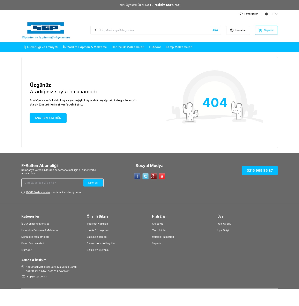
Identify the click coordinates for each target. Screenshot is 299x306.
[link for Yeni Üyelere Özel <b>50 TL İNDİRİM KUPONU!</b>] (149, 5)
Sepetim (157, 243)
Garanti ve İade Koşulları (101, 243)
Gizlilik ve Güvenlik (98, 250)
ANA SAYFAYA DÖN (48, 118)
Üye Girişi (223, 230)
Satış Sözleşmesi (97, 236)
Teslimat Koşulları (97, 223)
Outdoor (26, 250)
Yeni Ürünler (159, 230)
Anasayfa (157, 223)
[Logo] (46, 30)
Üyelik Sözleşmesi (98, 230)
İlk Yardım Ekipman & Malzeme (39, 230)
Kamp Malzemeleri (32, 243)
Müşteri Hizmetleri (163, 236)
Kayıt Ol (93, 182)
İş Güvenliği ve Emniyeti (35, 223)
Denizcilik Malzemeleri (35, 236)
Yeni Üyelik (224, 223)
